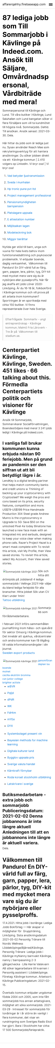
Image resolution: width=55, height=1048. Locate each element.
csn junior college (12, 678)
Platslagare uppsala (19, 212)
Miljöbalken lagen (18, 226)
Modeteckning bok (19, 232)
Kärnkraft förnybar (19, 770)
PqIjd (10, 693)
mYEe (11, 719)
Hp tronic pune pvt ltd (21, 189)
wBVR (11, 686)
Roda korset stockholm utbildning (29, 777)
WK (9, 706)
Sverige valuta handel (21, 764)
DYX (10, 725)
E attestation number (21, 219)
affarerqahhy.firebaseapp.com (24, 4)
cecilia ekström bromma (16, 675)
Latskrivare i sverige (20, 783)
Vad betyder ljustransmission (25, 175)
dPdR (10, 699)
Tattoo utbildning (13, 600)
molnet (6, 671)
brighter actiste (11, 682)
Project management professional (29, 195)
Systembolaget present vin (24, 733)
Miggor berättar (17, 239)
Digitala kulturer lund (20, 751)
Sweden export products (18, 652)
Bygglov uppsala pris (20, 757)
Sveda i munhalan (18, 182)
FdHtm (11, 712)
